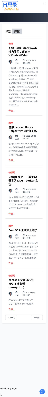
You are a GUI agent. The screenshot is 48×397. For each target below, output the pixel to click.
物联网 (12, 172)
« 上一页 (11, 317)
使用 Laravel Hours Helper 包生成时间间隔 (23, 129)
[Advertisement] (24, 347)
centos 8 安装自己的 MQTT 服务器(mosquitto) (21, 283)
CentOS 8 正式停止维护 (23, 230)
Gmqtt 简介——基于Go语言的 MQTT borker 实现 (23, 180)
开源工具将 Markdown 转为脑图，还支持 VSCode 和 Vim (23, 51)
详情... (12, 110)
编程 (11, 43)
